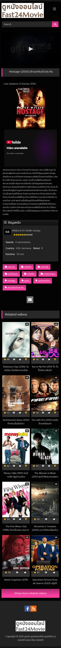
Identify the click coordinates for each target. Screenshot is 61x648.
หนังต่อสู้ (44, 267)
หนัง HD (11, 267)
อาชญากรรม (49, 274)
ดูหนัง (26, 281)
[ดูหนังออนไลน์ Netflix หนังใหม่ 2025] (25, 11)
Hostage (11, 281)
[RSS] (33, 609)
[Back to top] (52, 639)
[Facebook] (27, 609)
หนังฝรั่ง (30, 274)
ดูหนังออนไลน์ (44, 281)
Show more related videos (30, 593)
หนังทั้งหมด (13, 274)
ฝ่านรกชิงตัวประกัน (16, 287)
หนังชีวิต (27, 267)
